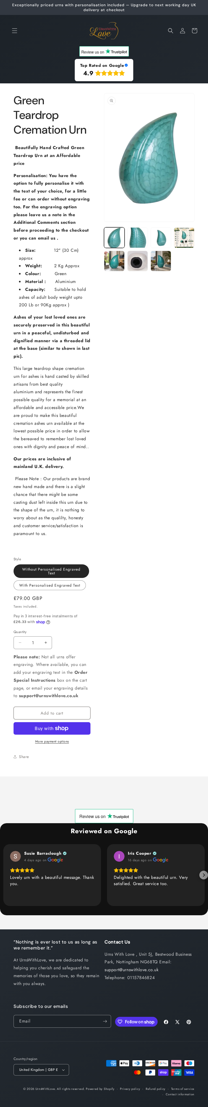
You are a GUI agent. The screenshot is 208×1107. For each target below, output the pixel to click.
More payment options (52, 741)
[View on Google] (15, 856)
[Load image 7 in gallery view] (161, 261)
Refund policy (155, 1089)
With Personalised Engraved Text (49, 585)
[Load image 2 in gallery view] (137, 237)
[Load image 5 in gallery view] (114, 261)
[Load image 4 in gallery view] (184, 237)
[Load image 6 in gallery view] (137, 261)
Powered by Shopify (100, 1089)
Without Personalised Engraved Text (51, 571)
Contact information (180, 1094)
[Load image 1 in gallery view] (114, 237)
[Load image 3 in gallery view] (161, 237)
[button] (15, 31)
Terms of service (182, 1089)
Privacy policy (130, 1089)
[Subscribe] (105, 1021)
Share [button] (24, 756)
